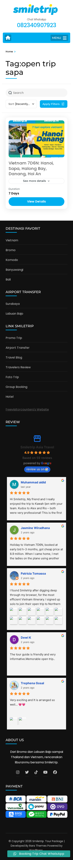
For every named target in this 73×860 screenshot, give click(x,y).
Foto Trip (12, 377)
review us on (35, 469)
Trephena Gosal (32, 683)
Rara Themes (38, 846)
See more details (34, 181)
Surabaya (13, 304)
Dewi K (26, 637)
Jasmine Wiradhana (35, 528)
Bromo (11, 250)
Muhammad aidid (33, 482)
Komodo (12, 260)
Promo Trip (14, 338)
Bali (8, 279)
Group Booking (16, 387)
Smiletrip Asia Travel (37, 447)
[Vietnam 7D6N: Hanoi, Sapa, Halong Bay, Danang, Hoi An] (36, 138)
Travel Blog (14, 357)
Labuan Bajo (14, 313)
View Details (36, 201)
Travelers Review (18, 367)
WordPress (36, 850)
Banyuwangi (14, 270)
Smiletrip (38, 841)
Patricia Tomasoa (33, 573)
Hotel (9, 396)
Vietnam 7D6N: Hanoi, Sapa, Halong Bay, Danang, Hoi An (31, 168)
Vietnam (12, 240)
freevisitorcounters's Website (27, 409)
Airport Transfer (18, 348)
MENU (56, 38)
